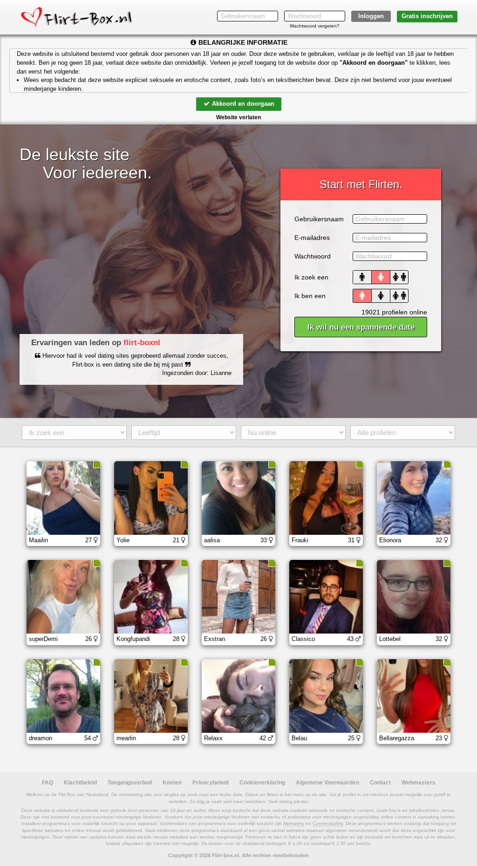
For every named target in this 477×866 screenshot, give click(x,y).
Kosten (172, 782)
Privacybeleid (210, 782)
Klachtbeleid (80, 782)
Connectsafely (328, 823)
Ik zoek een (311, 277)
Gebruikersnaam (319, 219)
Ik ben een (310, 296)
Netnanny (293, 823)
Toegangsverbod (130, 782)
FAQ (47, 782)
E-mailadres (312, 237)
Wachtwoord (312, 256)
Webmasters (419, 782)
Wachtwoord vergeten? (315, 25)
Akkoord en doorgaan (242, 103)
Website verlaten (238, 117)
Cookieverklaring (262, 782)
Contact (380, 782)
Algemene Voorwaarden (327, 782)
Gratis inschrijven (427, 16)
